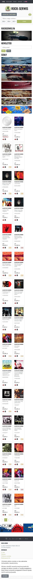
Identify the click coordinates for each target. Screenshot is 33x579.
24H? (13, 21)
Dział (3, 21)
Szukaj (24, 21)
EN (24, 1)
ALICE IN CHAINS (6, 127)
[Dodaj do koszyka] (3, 139)
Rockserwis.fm (5, 558)
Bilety (16, 85)
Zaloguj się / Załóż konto (9, 14)
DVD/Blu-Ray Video (16, 77)
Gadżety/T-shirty (16, 101)
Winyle (16, 69)
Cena (8, 21)
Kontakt (20, 1)
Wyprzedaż (16, 110)
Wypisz (8, 51)
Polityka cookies (6, 556)
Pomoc (15, 1)
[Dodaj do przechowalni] (5, 139)
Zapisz (3, 51)
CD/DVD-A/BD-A (16, 61)
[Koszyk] (30, 14)
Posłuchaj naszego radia (16, 36)
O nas (3, 1)
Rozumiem (5, 576)
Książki (16, 93)
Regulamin (9, 1)
